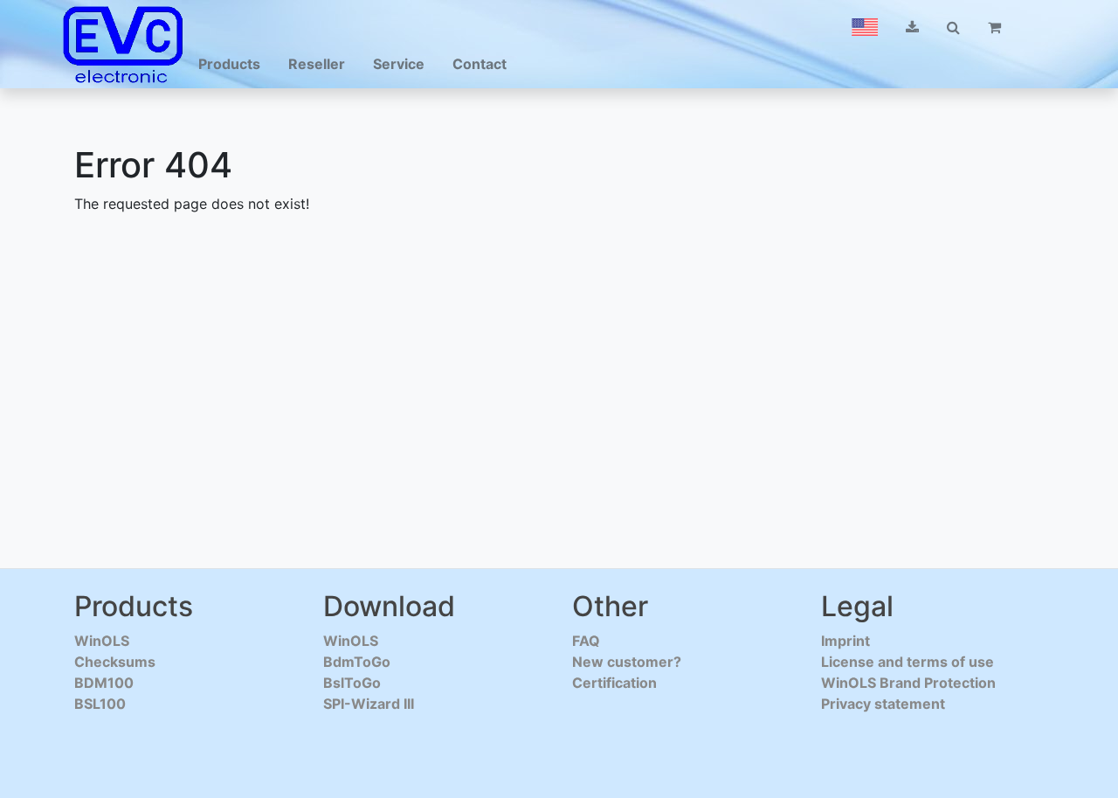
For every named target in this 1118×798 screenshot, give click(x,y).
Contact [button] (479, 64)
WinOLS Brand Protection (908, 682)
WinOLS (101, 640)
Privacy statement (883, 703)
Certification (614, 682)
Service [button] (398, 64)
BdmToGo (356, 661)
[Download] (912, 27)
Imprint (845, 640)
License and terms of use (907, 661)
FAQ (586, 640)
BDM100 (104, 682)
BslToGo (352, 682)
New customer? (626, 661)
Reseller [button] (316, 64)
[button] (865, 27)
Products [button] (229, 64)
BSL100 (100, 703)
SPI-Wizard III (368, 703)
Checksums (114, 661)
